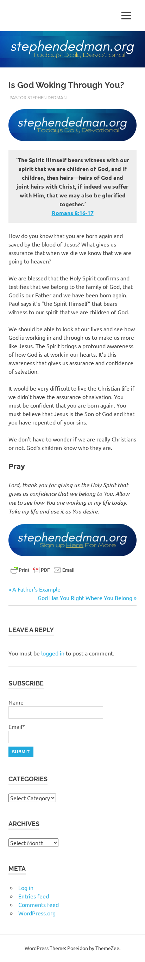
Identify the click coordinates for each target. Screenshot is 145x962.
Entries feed (33, 895)
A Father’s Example (36, 589)
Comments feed (38, 904)
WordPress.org (37, 912)
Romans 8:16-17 (73, 212)
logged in (52, 653)
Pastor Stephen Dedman (38, 97)
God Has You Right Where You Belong (85, 597)
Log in (25, 887)
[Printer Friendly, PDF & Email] (42, 569)
